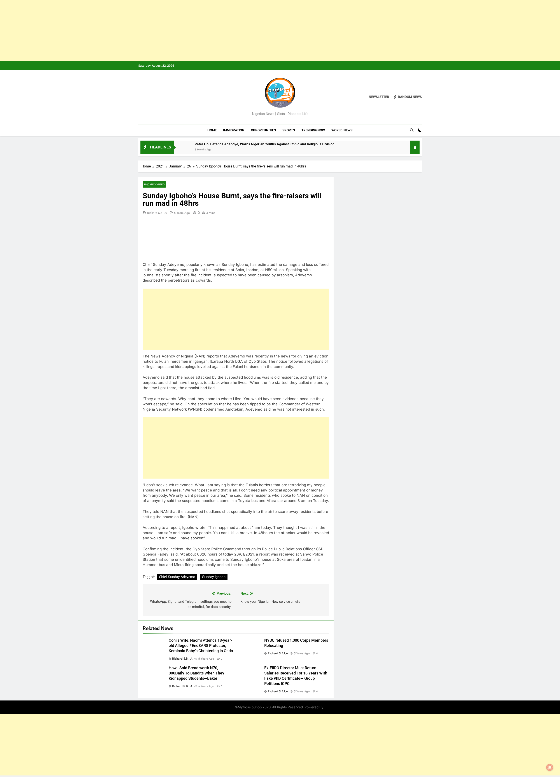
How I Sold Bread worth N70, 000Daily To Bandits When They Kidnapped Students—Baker (196, 673)
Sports (288, 130)
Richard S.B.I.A (157, 213)
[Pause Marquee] (415, 147)
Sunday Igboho (214, 577)
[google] (156, 97)
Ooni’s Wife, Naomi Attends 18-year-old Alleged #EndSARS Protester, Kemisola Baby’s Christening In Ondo (201, 645)
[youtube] (161, 97)
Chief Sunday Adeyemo (177, 577)
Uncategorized (154, 184)
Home (212, 130)
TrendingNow (313, 130)
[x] (151, 97)
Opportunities (263, 130)
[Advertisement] (131, 30)
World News (341, 130)
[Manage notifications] (549, 767)
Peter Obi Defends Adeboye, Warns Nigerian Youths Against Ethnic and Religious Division (264, 144)
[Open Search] (411, 130)
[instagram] (146, 97)
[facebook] (141, 97)
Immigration (233, 130)
